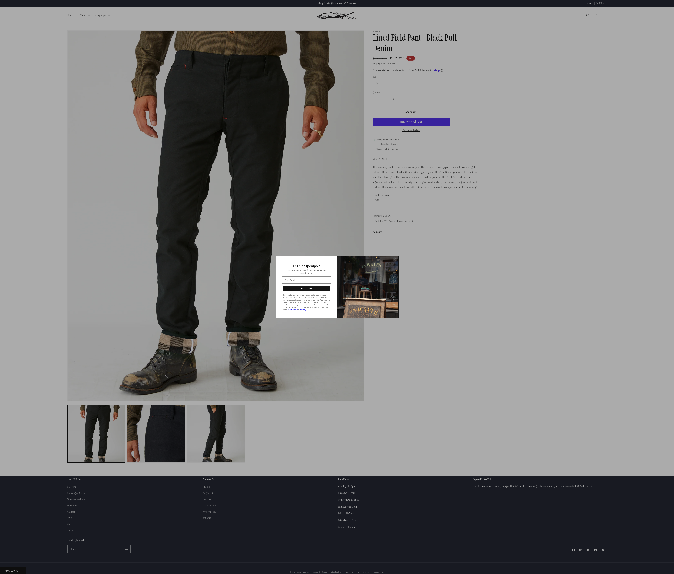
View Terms (293, 310)
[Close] (395, 259)
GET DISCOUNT (306, 288)
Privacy (303, 310)
